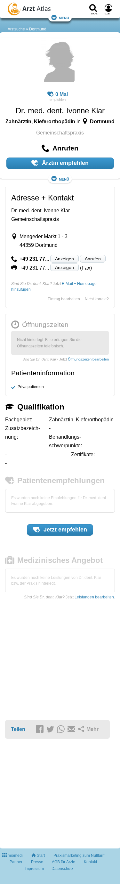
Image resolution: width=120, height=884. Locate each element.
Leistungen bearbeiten (94, 597)
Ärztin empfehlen (64, 163)
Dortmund (37, 29)
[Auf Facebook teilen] (40, 729)
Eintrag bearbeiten (64, 299)
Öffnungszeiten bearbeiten (88, 359)
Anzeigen (64, 258)
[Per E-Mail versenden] (72, 729)
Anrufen (93, 258)
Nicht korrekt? (97, 299)
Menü (64, 17)
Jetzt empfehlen (64, 529)
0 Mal (61, 94)
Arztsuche (16, 29)
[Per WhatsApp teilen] (62, 729)
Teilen (18, 729)
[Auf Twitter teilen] (51, 729)
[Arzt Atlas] (37, 10)
